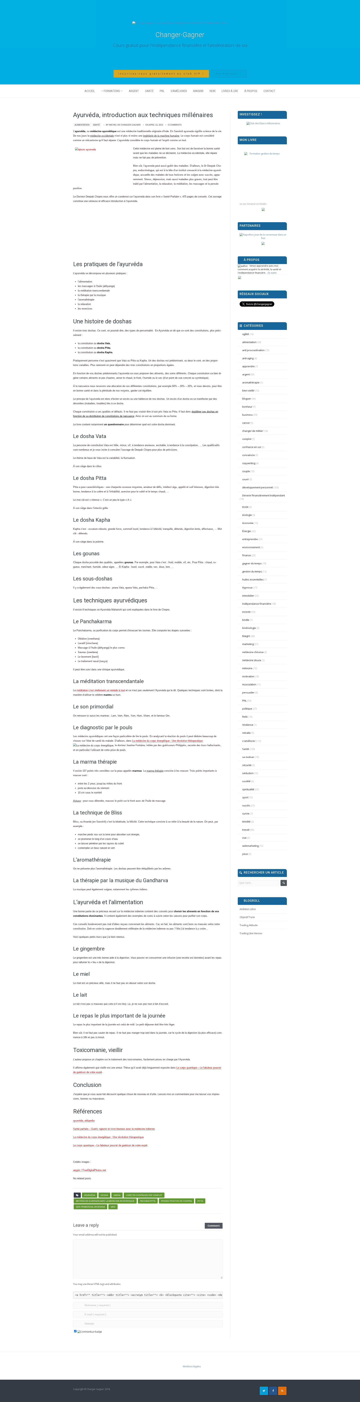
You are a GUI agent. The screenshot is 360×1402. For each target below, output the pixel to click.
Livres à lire (230, 91)
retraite (246, 732)
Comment (214, 1225)
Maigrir (198, 91)
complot (246, 439)
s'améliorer (248, 741)
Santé (149, 91)
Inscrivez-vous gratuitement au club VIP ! (161, 73)
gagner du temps (252, 563)
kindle (245, 620)
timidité (246, 821)
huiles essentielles (253, 579)
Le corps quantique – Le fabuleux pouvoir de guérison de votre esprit (110, 1145)
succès (246, 805)
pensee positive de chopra (176, 1201)
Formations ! (229, 73)
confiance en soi (251, 447)
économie (248, 523)
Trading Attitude (249, 925)
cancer (246, 422)
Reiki (212, 91)
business (247, 414)
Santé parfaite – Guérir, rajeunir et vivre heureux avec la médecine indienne (114, 1128)
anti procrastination (253, 350)
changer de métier (252, 431)
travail (245, 829)
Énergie (246, 531)
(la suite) (272, 272)
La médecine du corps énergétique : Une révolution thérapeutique (167, 740)
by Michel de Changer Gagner (123, 125)
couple (246, 471)
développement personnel (257, 487)
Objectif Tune (247, 917)
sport (245, 797)
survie (245, 813)
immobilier (248, 595)
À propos (250, 91)
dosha (104, 1195)
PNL (162, 91)
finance (246, 555)
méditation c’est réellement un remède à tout (100, 690)
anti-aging (248, 358)
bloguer (246, 398)
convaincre (248, 455)
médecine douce (251, 660)
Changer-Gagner (180, 35)
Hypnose (247, 587)
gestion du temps (252, 571)
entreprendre (250, 539)
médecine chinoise (253, 652)
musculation (249, 684)
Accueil (90, 91)
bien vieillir (248, 390)
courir (245, 479)
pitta (200, 1201)
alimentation (82, 125)
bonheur (247, 406)
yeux (245, 854)
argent (246, 374)
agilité (245, 334)
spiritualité (248, 789)
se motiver (248, 757)
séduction (248, 773)
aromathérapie (251, 382)
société (246, 781)
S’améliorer (179, 91)
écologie (247, 515)
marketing (248, 644)
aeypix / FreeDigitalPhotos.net (89, 1170)
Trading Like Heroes (251, 933)
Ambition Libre (248, 909)
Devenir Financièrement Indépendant (263, 495)
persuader (248, 692)
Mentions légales (192, 1366)
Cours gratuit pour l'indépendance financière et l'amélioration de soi (180, 45)
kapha (117, 1195)
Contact (269, 91)
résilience (247, 724)
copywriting (248, 463)
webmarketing (250, 845)
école (245, 507)
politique (247, 708)
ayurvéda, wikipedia (83, 1120)
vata (113, 1207)
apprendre (248, 366)
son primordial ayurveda (90, 1207)
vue (244, 837)
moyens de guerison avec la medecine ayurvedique (105, 1201)
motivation (248, 676)
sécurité (246, 765)
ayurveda (89, 1195)
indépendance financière (256, 603)
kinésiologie (249, 628)
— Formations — (112, 91)
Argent (134, 91)
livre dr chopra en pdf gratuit (144, 1195)
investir (246, 611)
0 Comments (175, 125)
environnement (251, 547)
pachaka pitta (147, 1201)
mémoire (247, 668)
